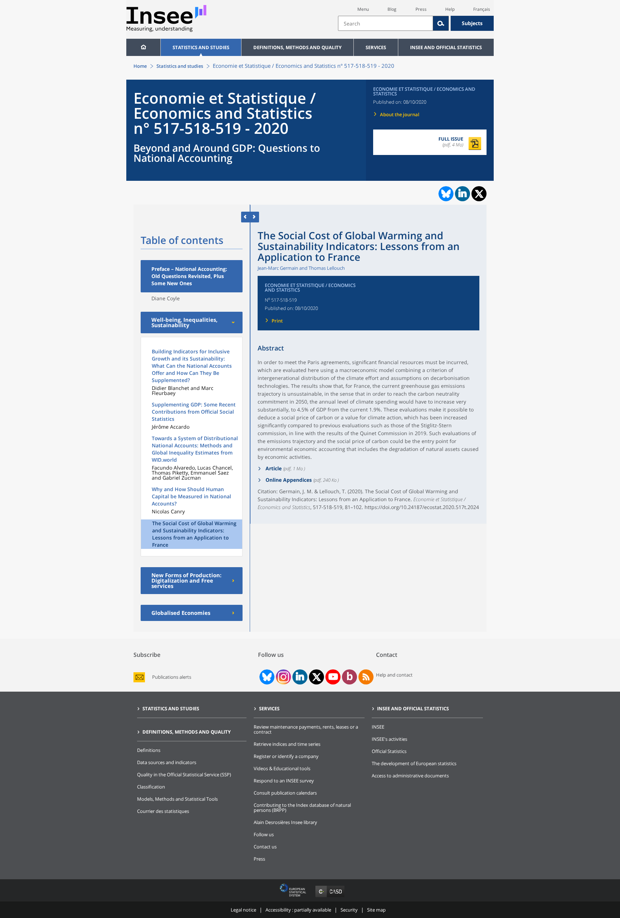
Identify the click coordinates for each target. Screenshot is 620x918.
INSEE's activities (389, 739)
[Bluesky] (266, 676)
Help (450, 9)
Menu (363, 9)
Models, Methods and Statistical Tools (177, 799)
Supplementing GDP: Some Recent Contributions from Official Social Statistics (194, 411)
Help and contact (394, 675)
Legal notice (243, 910)
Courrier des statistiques (163, 811)
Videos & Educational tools (282, 768)
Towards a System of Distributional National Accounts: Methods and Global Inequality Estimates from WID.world (195, 449)
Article (273, 468)
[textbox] (385, 23)
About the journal (399, 114)
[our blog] (349, 677)
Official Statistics (389, 751)
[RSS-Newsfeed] (366, 677)
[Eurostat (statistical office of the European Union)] (294, 897)
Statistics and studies (201, 47)
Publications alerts (171, 677)
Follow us (264, 834)
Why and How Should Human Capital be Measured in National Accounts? (191, 496)
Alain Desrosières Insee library (285, 822)
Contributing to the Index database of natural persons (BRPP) (302, 807)
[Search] (441, 23)
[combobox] (416, 23)
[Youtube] (333, 677)
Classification (151, 786)
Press (421, 9)
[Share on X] (479, 193)
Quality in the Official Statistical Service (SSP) (184, 774)
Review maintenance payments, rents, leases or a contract (306, 729)
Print (277, 320)
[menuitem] (143, 47)
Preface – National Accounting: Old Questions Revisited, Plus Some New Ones (189, 276)
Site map (376, 910)
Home (140, 66)
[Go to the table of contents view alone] (254, 217)
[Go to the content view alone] (245, 217)
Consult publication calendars (285, 793)
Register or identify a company (286, 756)
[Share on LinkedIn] (462, 194)
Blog (392, 9)
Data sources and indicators (166, 762)
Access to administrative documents (410, 775)
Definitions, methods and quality (297, 47)
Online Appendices (288, 479)
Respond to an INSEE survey (284, 780)
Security (349, 910)
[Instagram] (282, 676)
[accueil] (143, 47)
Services (376, 47)
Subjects (472, 23)
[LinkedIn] (300, 677)
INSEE (378, 727)
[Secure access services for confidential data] (329, 897)
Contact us (265, 846)
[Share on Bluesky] (445, 193)
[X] (316, 677)
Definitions (148, 750)
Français (481, 9)
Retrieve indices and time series (287, 744)
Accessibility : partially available (298, 910)
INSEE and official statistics (446, 47)
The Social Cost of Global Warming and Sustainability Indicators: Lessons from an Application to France (194, 534)
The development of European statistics (414, 763)
